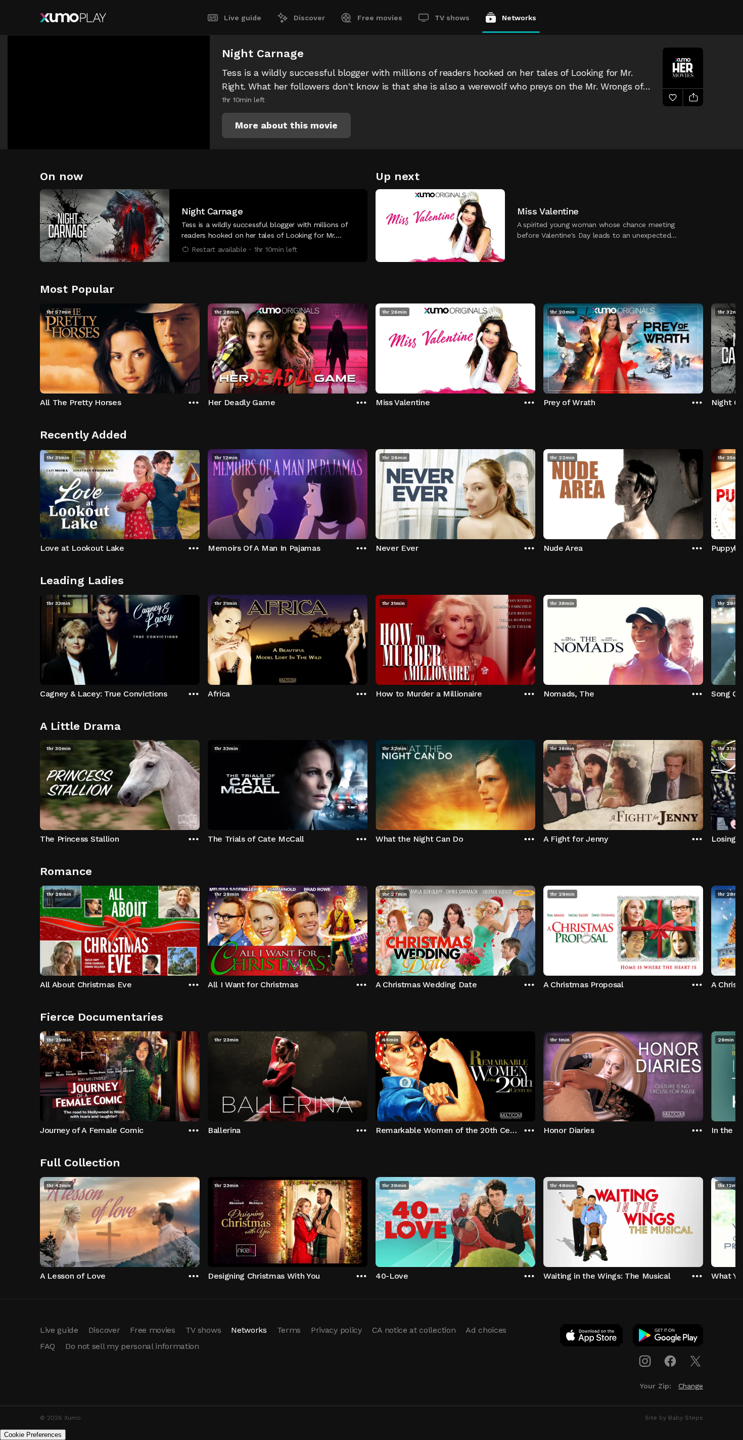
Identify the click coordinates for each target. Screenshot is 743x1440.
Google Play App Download (668, 1337)
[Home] (73, 17)
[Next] (703, 346)
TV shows (452, 18)
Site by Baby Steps (674, 1417)
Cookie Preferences (33, 1434)
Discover (309, 18)
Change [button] (690, 1386)
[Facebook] (670, 1361)
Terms (289, 1330)
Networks (519, 18)
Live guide (242, 18)
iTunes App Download (592, 1337)
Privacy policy (336, 1330)
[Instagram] (645, 1361)
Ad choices (486, 1330)
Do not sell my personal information (132, 1346)
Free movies (379, 18)
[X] (695, 1361)
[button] (286, 125)
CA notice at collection (414, 1330)
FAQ (47, 1346)
